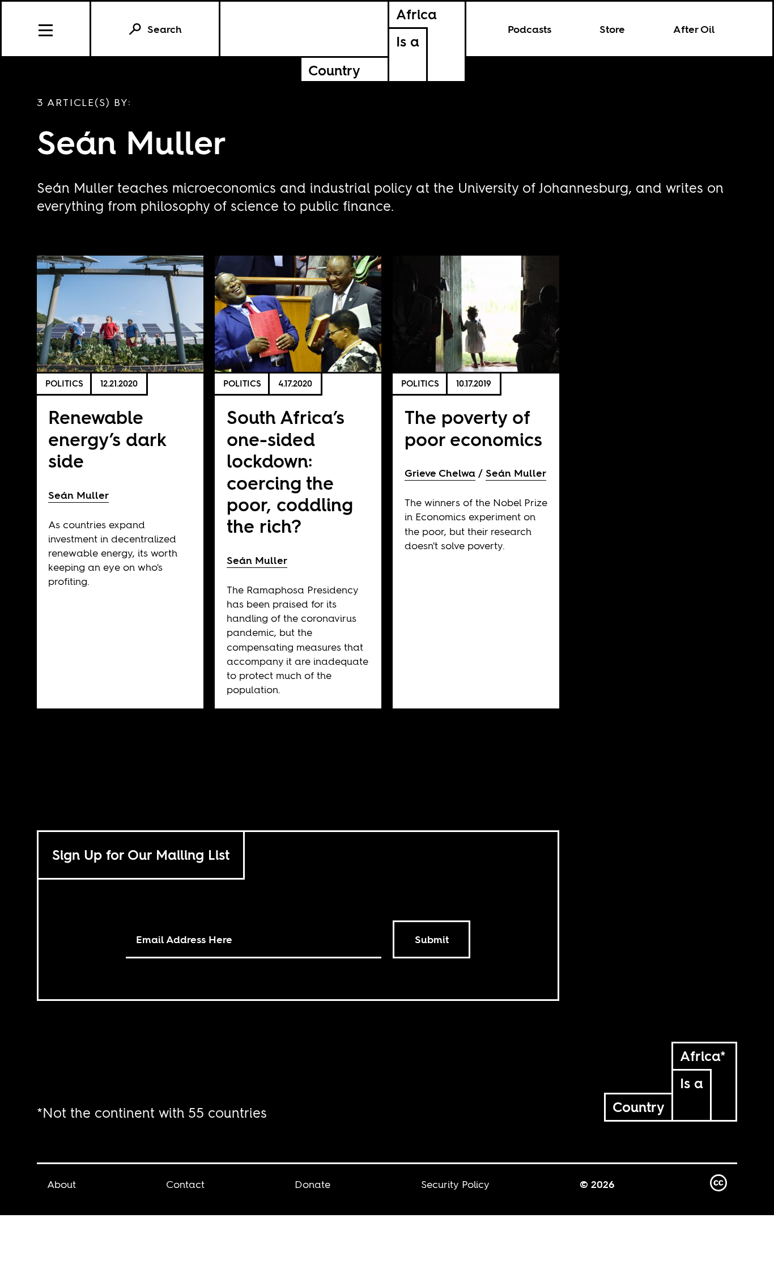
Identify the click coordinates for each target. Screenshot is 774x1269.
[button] (46, 29)
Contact (185, 1184)
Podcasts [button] (529, 29)
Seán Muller (78, 495)
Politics (64, 383)
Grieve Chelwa (440, 473)
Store (612, 29)
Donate (312, 1184)
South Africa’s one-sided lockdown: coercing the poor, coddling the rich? (290, 472)
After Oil (694, 29)
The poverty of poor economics (473, 428)
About (61, 1184)
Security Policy (455, 1184)
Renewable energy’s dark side (107, 439)
